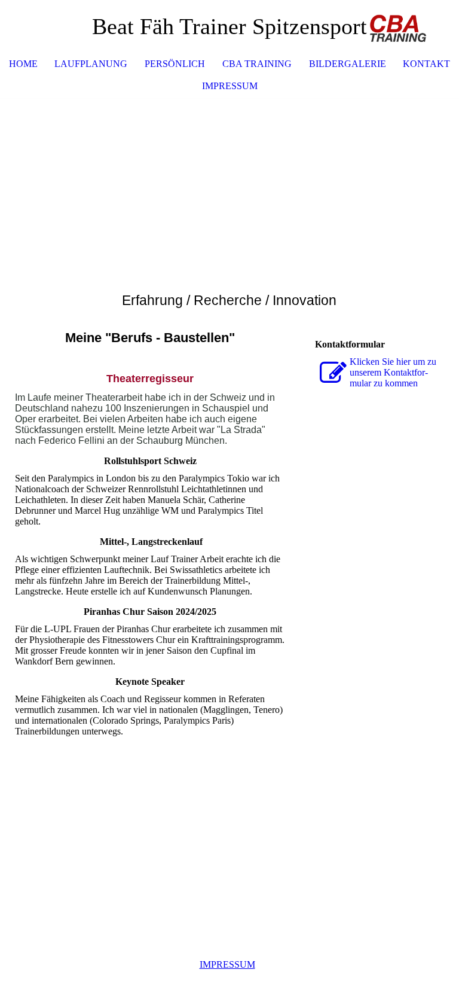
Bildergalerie (347, 64)
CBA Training (257, 64)
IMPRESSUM (227, 964)
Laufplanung (90, 64)
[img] (414, 27)
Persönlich (175, 64)
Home (23, 64)
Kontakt (426, 64)
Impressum (230, 86)
